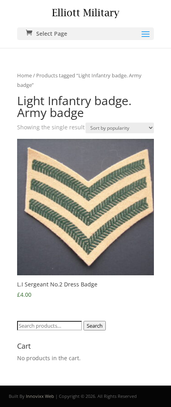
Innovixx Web (40, 396)
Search (95, 325)
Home (24, 75)
